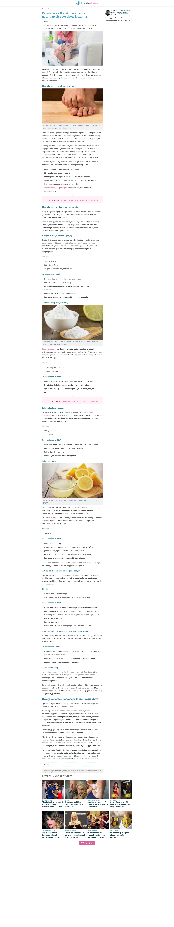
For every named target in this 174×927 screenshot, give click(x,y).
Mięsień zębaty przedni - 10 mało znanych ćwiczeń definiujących (52, 804)
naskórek (45, 740)
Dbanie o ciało (115, 830)
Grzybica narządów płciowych (55, 188)
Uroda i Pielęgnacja (93, 800)
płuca (81, 149)
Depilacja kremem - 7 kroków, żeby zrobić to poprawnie (97, 804)
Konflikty (68, 800)
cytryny (52, 518)
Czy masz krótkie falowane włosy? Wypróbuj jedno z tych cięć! (52, 835)
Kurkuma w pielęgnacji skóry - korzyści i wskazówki (120, 835)
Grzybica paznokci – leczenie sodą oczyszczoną (79, 200)
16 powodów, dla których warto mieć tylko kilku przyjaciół (96, 835)
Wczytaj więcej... (87, 843)
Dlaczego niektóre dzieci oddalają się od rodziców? (74, 804)
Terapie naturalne (47, 9)
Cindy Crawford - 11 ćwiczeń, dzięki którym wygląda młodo (120, 804)
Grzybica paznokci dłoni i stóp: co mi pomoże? (80, 401)
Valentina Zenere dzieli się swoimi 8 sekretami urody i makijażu (75, 835)
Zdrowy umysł (92, 830)
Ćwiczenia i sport (48, 800)
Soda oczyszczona (49, 349)
